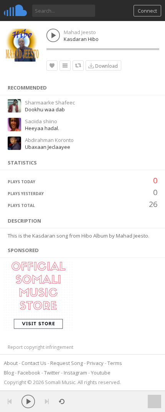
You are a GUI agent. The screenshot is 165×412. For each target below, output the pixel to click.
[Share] (78, 65)
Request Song (66, 363)
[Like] (52, 65)
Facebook (29, 372)
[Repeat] (61, 401)
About (11, 363)
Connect (147, 10)
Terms (114, 363)
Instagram (75, 372)
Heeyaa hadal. (42, 128)
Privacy (95, 363)
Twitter (52, 372)
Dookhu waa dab (45, 109)
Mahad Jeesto (80, 32)
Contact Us (33, 363)
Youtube (101, 372)
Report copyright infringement (40, 347)
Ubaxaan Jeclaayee (47, 146)
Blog (9, 372)
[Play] (28, 401)
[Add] (65, 65)
